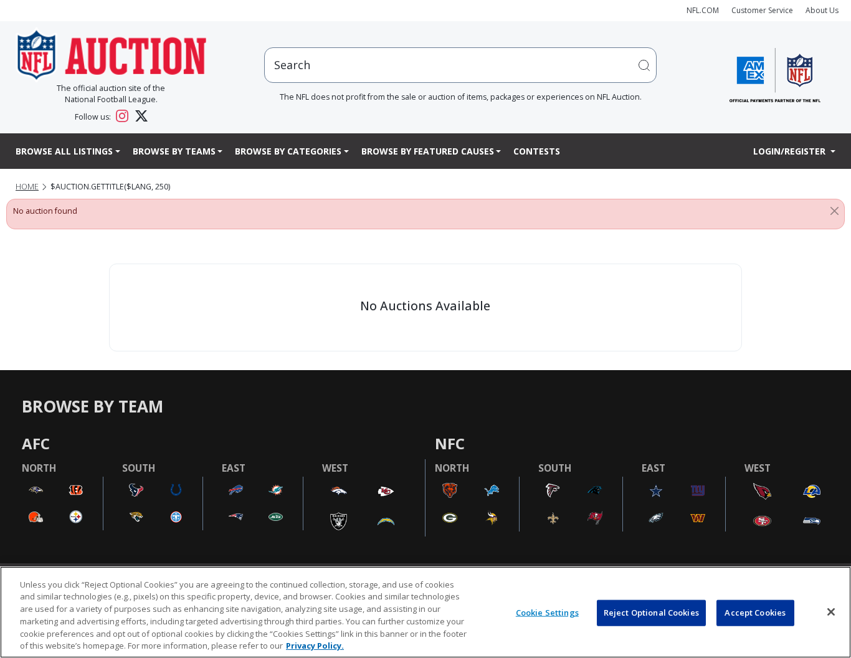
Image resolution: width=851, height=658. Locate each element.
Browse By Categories (288, 151)
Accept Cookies (755, 612)
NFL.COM (703, 10)
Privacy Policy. (315, 645)
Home (27, 186)
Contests (536, 151)
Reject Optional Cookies (651, 612)
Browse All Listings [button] (64, 151)
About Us (822, 10)
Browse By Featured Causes (427, 151)
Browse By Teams (174, 151)
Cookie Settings (547, 612)
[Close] (834, 211)
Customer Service (762, 10)
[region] (425, 612)
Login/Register (790, 151)
